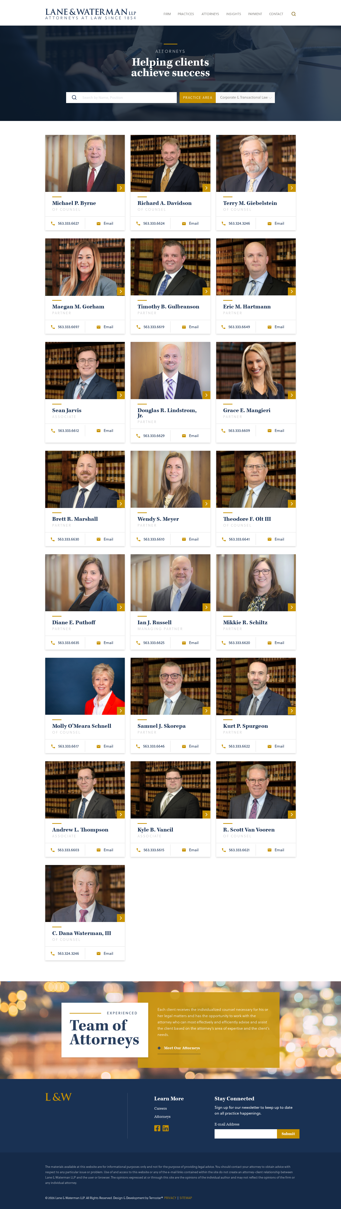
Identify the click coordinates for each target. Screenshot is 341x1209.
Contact (276, 13)
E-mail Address (227, 1124)
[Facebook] (157, 1128)
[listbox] (245, 97)
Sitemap (186, 1198)
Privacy (170, 1198)
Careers (160, 1108)
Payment (255, 13)
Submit (288, 1133)
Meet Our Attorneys (182, 1048)
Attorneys (210, 13)
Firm (167, 13)
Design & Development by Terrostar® (138, 1198)
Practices (186, 13)
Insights (233, 13)
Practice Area (197, 97)
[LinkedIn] (166, 1128)
